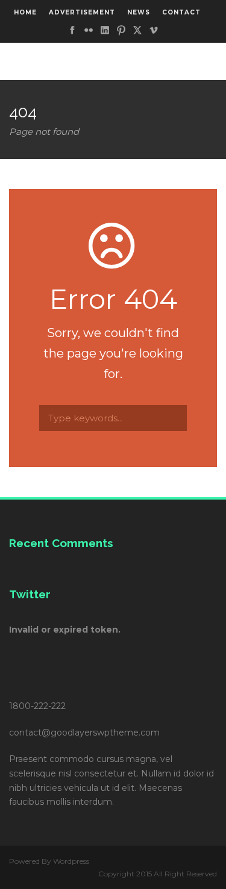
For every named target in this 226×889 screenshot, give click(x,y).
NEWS (138, 12)
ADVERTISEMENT (82, 12)
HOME (25, 12)
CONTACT (181, 12)
